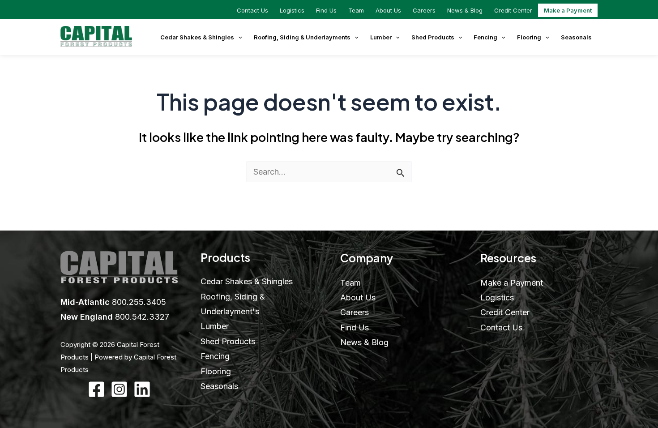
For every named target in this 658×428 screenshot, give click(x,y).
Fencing (485, 37)
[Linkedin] (142, 389)
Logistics (292, 10)
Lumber (381, 37)
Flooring (529, 37)
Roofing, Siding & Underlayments (302, 37)
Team (356, 10)
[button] (238, 37)
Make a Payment (568, 10)
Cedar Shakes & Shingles (197, 37)
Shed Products (432, 37)
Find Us (326, 10)
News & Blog (465, 10)
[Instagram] (119, 389)
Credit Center (513, 10)
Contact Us (252, 10)
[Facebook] (96, 389)
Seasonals (576, 37)
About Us (388, 10)
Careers (424, 10)
